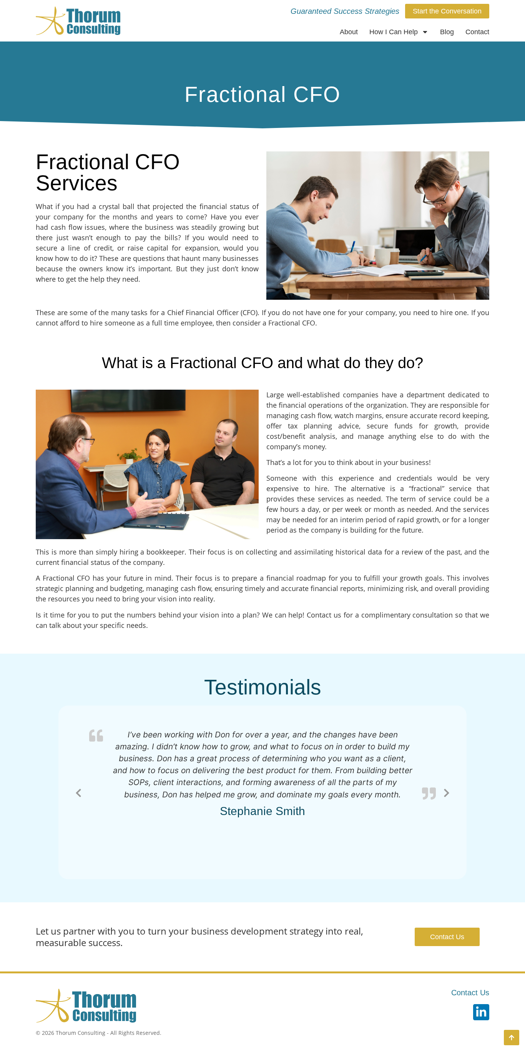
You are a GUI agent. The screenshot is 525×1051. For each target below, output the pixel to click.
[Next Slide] (446, 791)
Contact (477, 32)
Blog (447, 32)
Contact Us (470, 992)
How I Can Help (393, 32)
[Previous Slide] (78, 791)
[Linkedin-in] (481, 1012)
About (349, 32)
